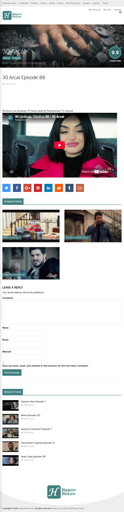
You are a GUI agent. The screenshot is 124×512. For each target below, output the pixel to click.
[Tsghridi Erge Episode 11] (93, 241)
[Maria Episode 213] (10, 423)
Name (5, 327)
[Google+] (27, 188)
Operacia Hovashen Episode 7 (36, 429)
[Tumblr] (69, 188)
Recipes (86, 3)
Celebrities (24, 3)
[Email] (80, 188)
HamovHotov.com (26, 508)
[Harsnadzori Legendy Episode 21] (10, 451)
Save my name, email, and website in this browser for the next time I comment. (45, 365)
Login (108, 10)
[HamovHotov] (12, 19)
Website (6, 351)
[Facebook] (17, 188)
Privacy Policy (78, 508)
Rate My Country (73, 3)
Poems (60, 3)
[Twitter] (6, 188)
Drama (13, 63)
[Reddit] (59, 188)
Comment (7, 298)
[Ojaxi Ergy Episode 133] (31, 278)
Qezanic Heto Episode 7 (33, 401)
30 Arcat (6, 58)
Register (118, 10)
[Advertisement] (62, 99)
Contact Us (66, 508)
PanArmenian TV (37, 63)
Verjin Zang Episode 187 (33, 456)
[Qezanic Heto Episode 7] (10, 410)
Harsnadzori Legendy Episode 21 (38, 442)
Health (52, 3)
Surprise (96, 3)
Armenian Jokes (9, 3)
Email (5, 339)
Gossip (44, 3)
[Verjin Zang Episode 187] (10, 465)
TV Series (16, 58)
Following (96, 10)
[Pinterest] (38, 188)
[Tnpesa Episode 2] (31, 241)
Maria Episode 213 (30, 415)
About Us (55, 508)
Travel (105, 3)
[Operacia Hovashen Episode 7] (10, 437)
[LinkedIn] (48, 188)
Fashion (34, 3)
